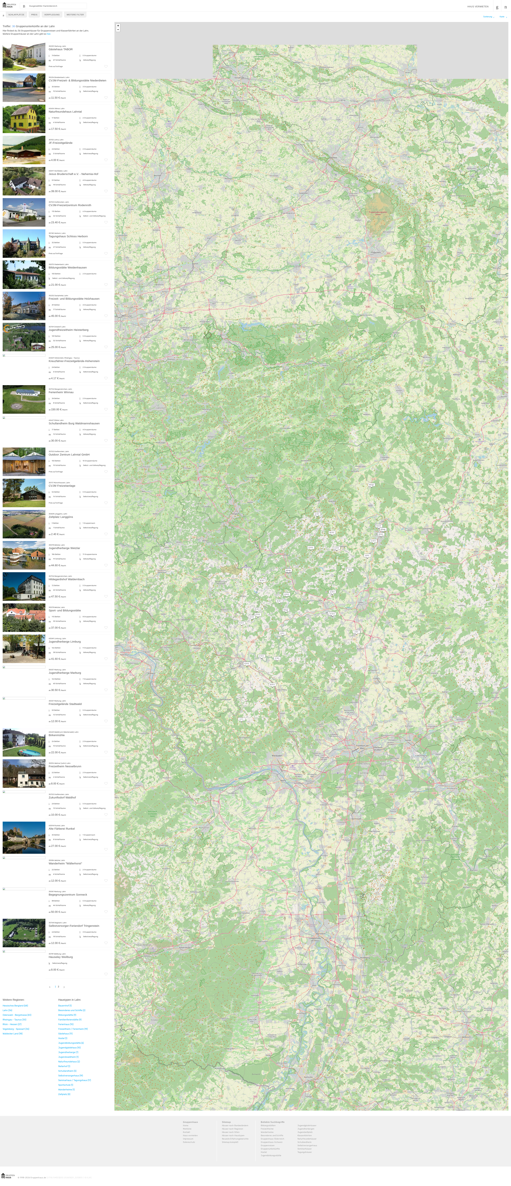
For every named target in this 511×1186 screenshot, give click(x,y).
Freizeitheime (267, 1129)
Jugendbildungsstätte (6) (71, 1043)
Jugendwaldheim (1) (68, 1057)
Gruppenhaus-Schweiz (271, 1142)
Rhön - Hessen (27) (12, 1024)
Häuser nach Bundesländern (235, 1125)
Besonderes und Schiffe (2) (71, 1010)
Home (185, 1125)
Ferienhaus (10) (65, 1024)
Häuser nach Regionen (232, 1129)
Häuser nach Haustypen (233, 1135)
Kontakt (186, 1132)
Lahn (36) (7, 1010)
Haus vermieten (478, 6)
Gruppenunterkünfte (270, 1149)
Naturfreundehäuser (307, 1139)
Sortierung (487, 16)
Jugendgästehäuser (307, 1125)
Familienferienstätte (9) (69, 1019)
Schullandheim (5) (67, 1071)
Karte (502, 16)
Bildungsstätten (268, 1125)
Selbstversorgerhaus (307, 1145)
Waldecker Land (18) (12, 1033)
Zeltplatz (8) (64, 1094)
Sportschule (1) (65, 1085)
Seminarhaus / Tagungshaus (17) (74, 1080)
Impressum (188, 1139)
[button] (381, 530)
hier (48, 34)
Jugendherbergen (306, 1129)
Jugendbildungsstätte (271, 1155)
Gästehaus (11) (65, 1033)
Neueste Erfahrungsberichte (235, 1139)
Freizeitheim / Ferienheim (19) (73, 1029)
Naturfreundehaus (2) (69, 1061)
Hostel (264, 1152)
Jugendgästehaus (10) (69, 1047)
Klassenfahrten (305, 1135)
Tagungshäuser (305, 1152)
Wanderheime (267, 1132)
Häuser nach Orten (231, 1132)
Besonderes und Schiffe (272, 1135)
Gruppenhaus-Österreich (272, 1139)
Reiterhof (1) (64, 1066)
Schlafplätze (16, 15)
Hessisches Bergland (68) (15, 1005)
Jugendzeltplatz (305, 1132)
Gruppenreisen (268, 1145)
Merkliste (187, 1129)
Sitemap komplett (230, 1142)
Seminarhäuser (305, 1149)
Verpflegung (52, 15)
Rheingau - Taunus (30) (14, 1019)
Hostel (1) (62, 1038)
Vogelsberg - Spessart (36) (16, 1029)
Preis (34, 15)
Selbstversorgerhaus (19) (70, 1075)
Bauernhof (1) (65, 1005)
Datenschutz (189, 1142)
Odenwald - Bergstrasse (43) (17, 1015)
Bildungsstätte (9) (67, 1015)
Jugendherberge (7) (68, 1052)
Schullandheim (305, 1142)
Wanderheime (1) (66, 1089)
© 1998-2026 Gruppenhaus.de (55, 1178)
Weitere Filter (75, 15)
